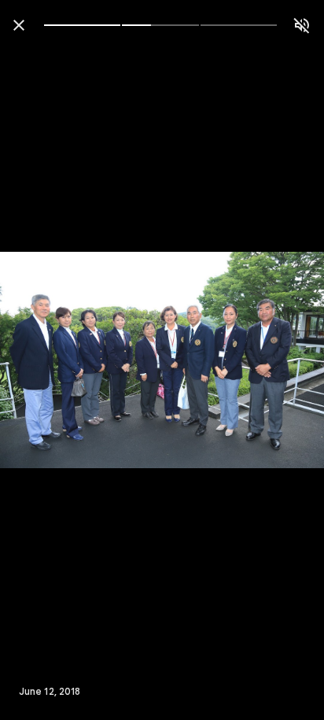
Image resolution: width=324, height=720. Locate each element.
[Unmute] (302, 25)
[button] (44, 360)
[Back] (19, 25)
